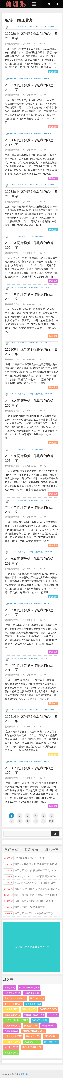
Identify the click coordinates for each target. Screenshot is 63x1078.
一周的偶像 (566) (32, 993)
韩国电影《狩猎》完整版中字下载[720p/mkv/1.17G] (32, 870)
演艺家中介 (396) (40, 1020)
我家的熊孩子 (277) (13, 1036)
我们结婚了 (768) (12, 993)
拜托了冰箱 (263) (12, 1042)
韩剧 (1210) (10, 987)
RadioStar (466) (48, 1009)
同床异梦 (53, 72)
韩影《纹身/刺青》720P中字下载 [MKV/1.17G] (32, 864)
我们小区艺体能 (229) (32, 1047)
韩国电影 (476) (11, 1009)
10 (36, 821)
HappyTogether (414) (16, 1020)
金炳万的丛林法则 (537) (15, 998)
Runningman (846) (29, 987)
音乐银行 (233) (11, 1047)
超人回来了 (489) (33, 1004)
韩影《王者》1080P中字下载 (24, 907)
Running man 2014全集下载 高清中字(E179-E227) (32, 876)
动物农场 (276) (33, 1036)
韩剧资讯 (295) (11, 1031)
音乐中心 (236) (50, 1042)
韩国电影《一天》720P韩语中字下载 (28, 913)
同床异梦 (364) (31, 1025)
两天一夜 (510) (37, 998)
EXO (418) (52, 1015)
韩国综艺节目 (13, 44)
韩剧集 (14, 4)
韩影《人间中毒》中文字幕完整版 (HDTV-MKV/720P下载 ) (32, 888)
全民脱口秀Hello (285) (33, 1031)
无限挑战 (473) (29, 1009)
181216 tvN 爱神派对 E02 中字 (25, 858)
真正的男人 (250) (32, 1042)
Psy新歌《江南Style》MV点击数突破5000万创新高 (32, 882)
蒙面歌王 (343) (48, 1025)
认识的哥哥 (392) (12, 1025)
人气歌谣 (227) (11, 1052)
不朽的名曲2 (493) (13, 1004)
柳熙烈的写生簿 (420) (34, 1015)
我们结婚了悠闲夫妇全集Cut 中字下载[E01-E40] (32, 895)
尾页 (51, 821)
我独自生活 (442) (12, 1015)
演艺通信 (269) (50, 1036)
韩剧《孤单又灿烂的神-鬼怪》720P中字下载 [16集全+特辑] (32, 901)
